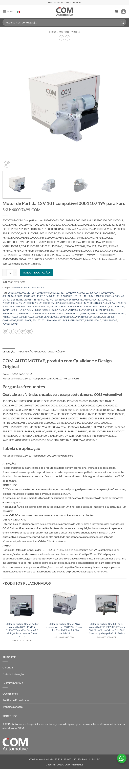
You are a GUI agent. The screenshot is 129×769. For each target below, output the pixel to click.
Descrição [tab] (9, 351)
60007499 (26, 306)
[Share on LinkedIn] (30, 331)
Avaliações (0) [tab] (56, 351)
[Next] (120, 106)
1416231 (7, 299)
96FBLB (113, 313)
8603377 (55, 306)
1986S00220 (61, 299)
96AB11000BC (73, 310)
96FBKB (85, 313)
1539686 (28, 299)
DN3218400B (24, 320)
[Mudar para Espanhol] (18, 11)
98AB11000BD (35, 316)
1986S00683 (75, 299)
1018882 (88, 296)
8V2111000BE (116, 306)
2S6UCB (64, 303)
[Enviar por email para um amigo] (24, 331)
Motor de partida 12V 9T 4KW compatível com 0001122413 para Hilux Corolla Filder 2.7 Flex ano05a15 (64, 630)
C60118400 (108, 316)
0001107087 (29, 292)
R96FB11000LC (93, 320)
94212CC (26, 310)
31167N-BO (87, 303)
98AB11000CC (67, 316)
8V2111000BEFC (11, 310)
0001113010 (23, 296)
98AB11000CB (51, 316)
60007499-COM (41, 306)
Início (52, 32)
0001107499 (72, 292)
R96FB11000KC (76, 320)
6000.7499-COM (11, 306)
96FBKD (104, 313)
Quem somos (10, 693)
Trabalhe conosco (13, 706)
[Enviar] (122, 22)
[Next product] (61, 37)
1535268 (17, 299)
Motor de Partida (69, 32)
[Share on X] (17, 331)
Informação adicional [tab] (32, 351)
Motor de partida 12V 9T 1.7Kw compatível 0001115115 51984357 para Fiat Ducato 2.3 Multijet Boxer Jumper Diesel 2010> (22, 632)
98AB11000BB (19, 316)
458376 (122, 303)
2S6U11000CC (42, 303)
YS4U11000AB (10, 323)
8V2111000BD (100, 306)
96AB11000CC (90, 310)
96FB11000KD (26, 313)
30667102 (74, 303)
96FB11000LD (73, 313)
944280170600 (40, 310)
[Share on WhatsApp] (5, 331)
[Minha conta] (123, 12)
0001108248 (9, 296)
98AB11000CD (84, 316)
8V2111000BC (84, 306)
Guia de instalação (13, 674)
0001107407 (43, 292)
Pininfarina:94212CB (57, 320)
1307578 (119, 296)
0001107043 (14, 292)
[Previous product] (67, 37)
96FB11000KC (10, 313)
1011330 (67, 296)
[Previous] (9, 106)
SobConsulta (38, 287)
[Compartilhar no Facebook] (11, 331)
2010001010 (104, 299)
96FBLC (121, 313)
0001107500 (107, 292)
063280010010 (54, 296)
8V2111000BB (68, 306)
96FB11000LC (57, 313)
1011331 (78, 296)
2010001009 (90, 299)
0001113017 (38, 296)
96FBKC (94, 313)
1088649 (109, 296)
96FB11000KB (106, 310)
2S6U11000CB (26, 303)
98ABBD (97, 316)
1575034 (38, 299)
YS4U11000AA (109, 320)
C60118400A (9, 320)
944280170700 (57, 310)
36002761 (111, 303)
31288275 (99, 303)
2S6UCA (55, 303)
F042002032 (39, 320)
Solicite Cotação (36, 272)
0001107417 (58, 292)
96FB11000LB (42, 313)
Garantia (8, 667)
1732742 (49, 299)
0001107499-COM (90, 292)
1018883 (99, 296)
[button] (8, 11)
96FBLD (7, 316)
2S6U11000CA (10, 303)
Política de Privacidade (16, 700)
